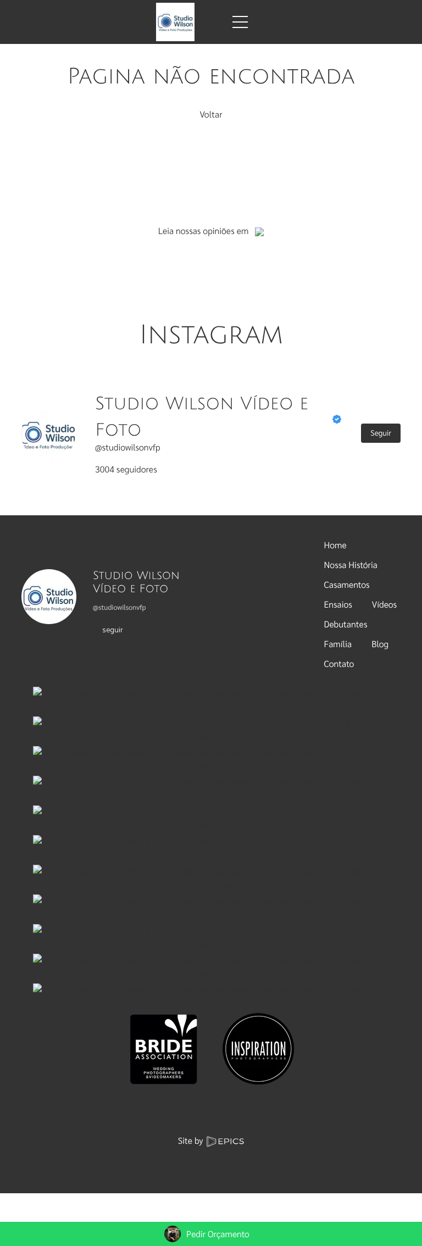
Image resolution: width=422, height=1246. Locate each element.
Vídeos (384, 604)
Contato (339, 663)
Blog (379, 643)
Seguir (380, 433)
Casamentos (347, 584)
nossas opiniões (205, 230)
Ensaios (338, 604)
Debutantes (346, 624)
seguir (112, 629)
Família (338, 643)
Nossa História (350, 564)
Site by (192, 1140)
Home (335, 544)
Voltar (210, 114)
